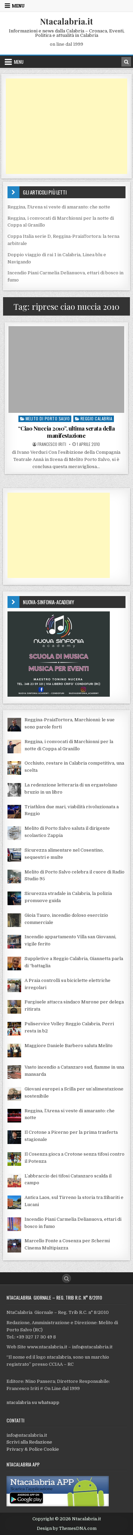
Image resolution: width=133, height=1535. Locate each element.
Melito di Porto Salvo (48, 418)
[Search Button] (66, 1278)
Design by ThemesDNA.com (67, 1528)
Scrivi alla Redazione (29, 1442)
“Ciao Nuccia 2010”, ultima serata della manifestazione (66, 431)
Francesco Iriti (52, 444)
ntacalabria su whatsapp (32, 1402)
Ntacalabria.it (66, 21)
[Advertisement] (66, 126)
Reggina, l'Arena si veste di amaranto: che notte (59, 206)
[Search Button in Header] (126, 62)
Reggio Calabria (96, 418)
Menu (18, 6)
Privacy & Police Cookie (32, 1449)
